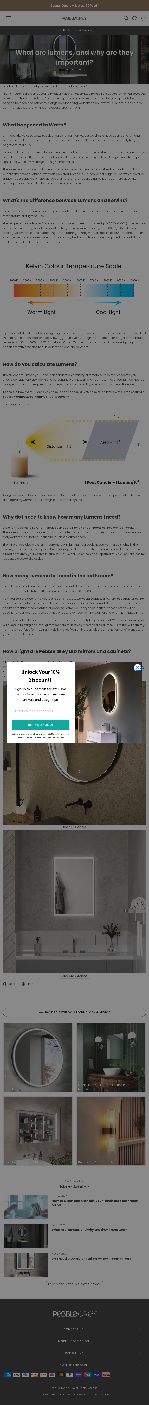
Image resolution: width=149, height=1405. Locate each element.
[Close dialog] (137, 667)
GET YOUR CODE (41, 725)
